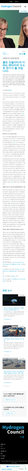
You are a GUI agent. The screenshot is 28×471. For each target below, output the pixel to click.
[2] (14, 142)
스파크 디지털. (14, 462)
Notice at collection (7, 469)
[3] (13, 182)
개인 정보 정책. (18, 461)
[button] (25, 6)
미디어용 (2, 458)
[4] (13, 205)
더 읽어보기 (7, 319)
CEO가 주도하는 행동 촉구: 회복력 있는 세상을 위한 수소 (14, 309)
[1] (23, 113)
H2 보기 (9, 90)
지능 (1, 453)
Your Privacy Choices (14, 466)
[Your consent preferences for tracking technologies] (25, 468)
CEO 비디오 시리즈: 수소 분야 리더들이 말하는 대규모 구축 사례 (14, 372)
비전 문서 (13, 276)
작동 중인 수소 (3, 451)
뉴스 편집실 (3, 455)
